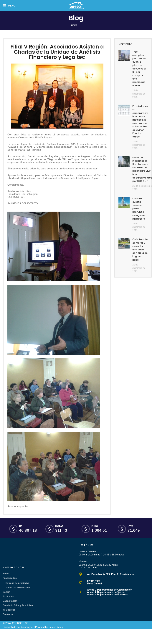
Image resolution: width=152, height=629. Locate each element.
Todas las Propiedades (18, 587)
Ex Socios (8, 596)
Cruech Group (56, 627)
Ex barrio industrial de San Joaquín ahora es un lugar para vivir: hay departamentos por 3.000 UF (142, 169)
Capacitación (10, 601)
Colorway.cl (27, 627)
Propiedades (10, 578)
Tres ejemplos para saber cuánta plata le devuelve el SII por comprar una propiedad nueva (139, 68)
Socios (6, 592)
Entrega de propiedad (17, 583)
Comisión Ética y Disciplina (18, 605)
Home (74, 25)
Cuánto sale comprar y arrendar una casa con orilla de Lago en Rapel (140, 249)
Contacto (8, 614)
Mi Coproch (9, 610)
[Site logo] (76, 5)
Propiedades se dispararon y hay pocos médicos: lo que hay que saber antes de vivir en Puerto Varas (140, 121)
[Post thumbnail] (124, 74)
